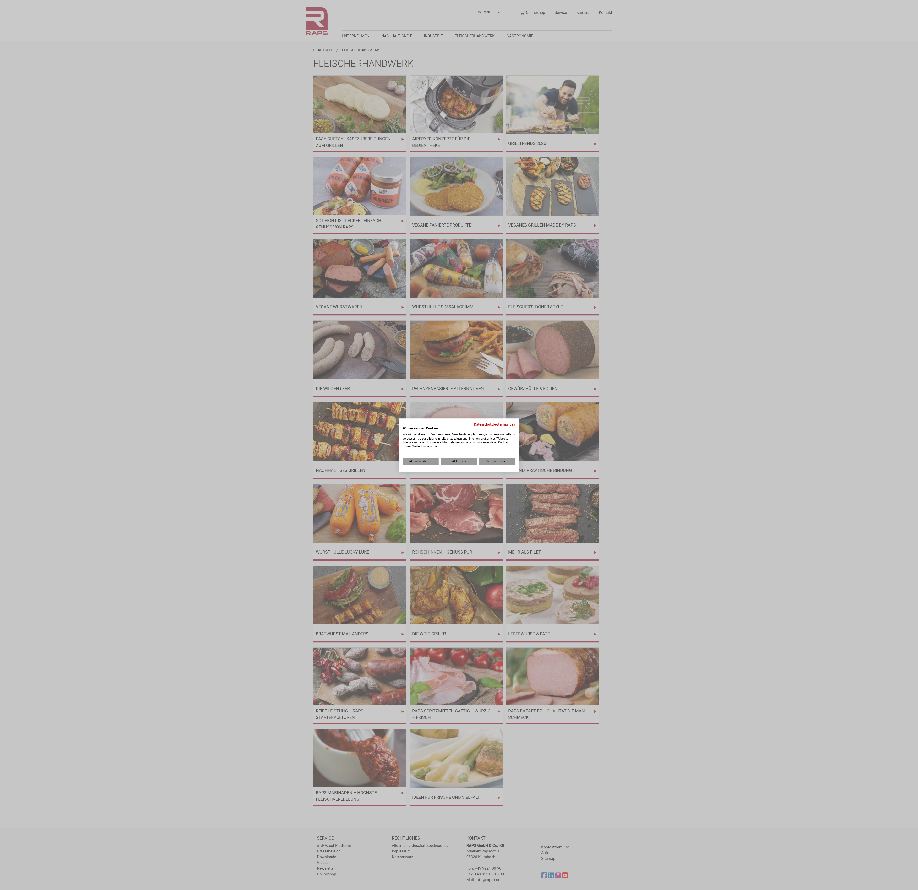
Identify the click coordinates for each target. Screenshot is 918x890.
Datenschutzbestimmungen (494, 424)
